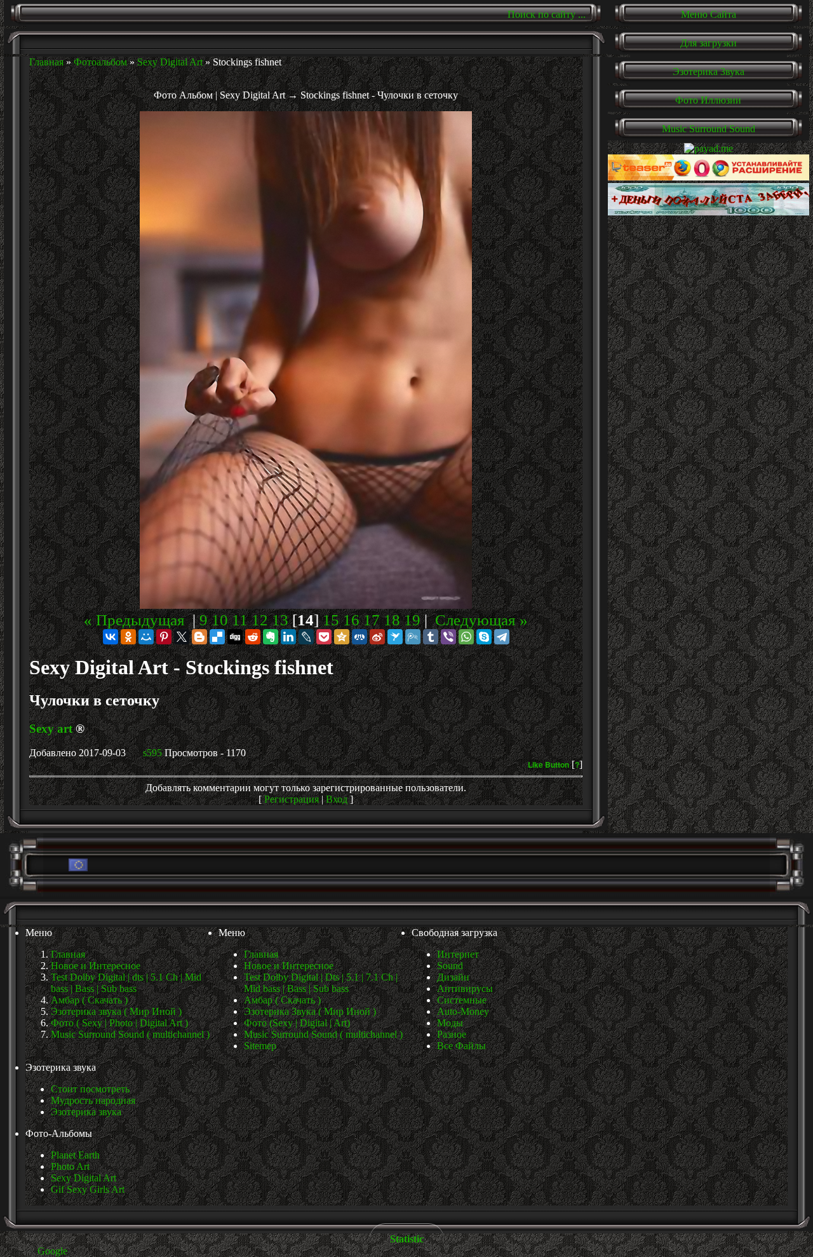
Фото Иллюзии (708, 100)
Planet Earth (75, 1155)
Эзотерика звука (86, 1111)
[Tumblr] (430, 636)
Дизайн (453, 977)
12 (260, 619)
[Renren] (359, 636)
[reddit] (252, 636)
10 (220, 619)
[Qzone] (341, 636)
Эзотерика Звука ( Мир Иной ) (310, 1011)
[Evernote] (270, 636)
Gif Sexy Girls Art (87, 1189)
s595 (152, 752)
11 (240, 619)
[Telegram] (501, 636)
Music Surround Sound (708, 128)
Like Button (548, 764)
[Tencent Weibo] (412, 636)
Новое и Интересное (288, 965)
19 (412, 619)
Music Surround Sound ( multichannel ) (323, 1034)
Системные (462, 1000)
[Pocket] (324, 636)
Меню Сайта (708, 14)
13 (280, 619)
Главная (46, 62)
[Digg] (235, 636)
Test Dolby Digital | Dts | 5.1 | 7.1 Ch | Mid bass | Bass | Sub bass (321, 983)
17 (371, 619)
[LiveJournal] (306, 636)
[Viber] (448, 636)
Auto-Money (463, 1011)
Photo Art (70, 1166)
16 (351, 619)
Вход (336, 799)
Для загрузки (708, 42)
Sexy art (50, 728)
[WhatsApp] (466, 636)
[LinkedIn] (288, 636)
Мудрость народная (93, 1100)
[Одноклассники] (128, 636)
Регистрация (291, 799)
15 (331, 619)
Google (52, 1251)
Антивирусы (465, 988)
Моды (450, 1022)
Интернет (458, 954)
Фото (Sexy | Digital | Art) (297, 1022)
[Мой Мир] (146, 636)
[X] (181, 636)
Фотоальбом (100, 62)
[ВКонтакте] (110, 636)
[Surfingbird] (395, 636)
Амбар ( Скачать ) (282, 1000)
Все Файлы (461, 1045)
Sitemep (260, 1045)
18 (392, 619)
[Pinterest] (163, 636)
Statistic (407, 1238)
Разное (451, 1034)
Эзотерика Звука (708, 71)
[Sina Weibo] (377, 636)
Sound (450, 965)
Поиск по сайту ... (546, 14)
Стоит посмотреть (90, 1089)
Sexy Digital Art (170, 62)
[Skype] (484, 636)
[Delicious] (217, 636)
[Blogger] (199, 636)
